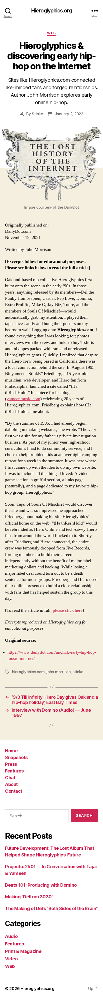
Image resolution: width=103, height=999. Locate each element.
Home (11, 750)
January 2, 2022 (69, 113)
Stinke (37, 113)
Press (11, 764)
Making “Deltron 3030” (29, 896)
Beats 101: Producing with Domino (41, 885)
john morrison (58, 671)
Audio (11, 936)
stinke (77, 671)
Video (11, 958)
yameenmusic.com (23, 399)
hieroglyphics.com (28, 671)
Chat (10, 777)
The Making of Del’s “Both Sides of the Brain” (51, 908)
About (11, 784)
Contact (13, 791)
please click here (67, 610)
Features (14, 770)
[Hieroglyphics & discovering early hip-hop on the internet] (51, 164)
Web (51, 33)
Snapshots (16, 757)
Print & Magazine (23, 951)
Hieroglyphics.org (51, 10)
